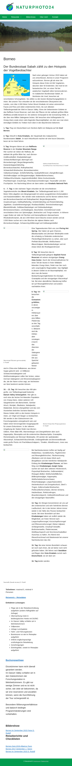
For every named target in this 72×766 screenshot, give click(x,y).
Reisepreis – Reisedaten (16, 597)
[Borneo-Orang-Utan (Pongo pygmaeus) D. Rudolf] (55, 356)
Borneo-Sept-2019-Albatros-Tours (19, 746)
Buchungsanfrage (15, 660)
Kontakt (55, 17)
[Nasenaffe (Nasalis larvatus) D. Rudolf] (16, 515)
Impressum (37, 761)
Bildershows (30, 17)
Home (4, 17)
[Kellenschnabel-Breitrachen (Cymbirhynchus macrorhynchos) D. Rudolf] (55, 153)
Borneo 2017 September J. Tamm (19, 749)
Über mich (44, 17)
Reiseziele (15, 17)
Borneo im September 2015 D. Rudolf (20, 751)
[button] (22, 725)
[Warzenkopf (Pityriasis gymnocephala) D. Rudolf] (16, 293)
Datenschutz (45, 761)
